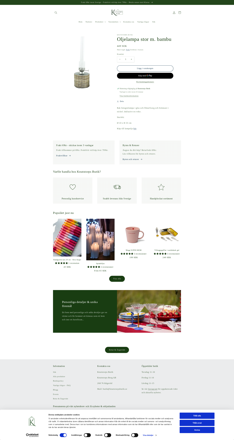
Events (56, 394)
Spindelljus (100, 263)
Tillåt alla (197, 416)
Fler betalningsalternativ (145, 82)
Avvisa (197, 430)
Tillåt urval (197, 423)
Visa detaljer (148, 435)
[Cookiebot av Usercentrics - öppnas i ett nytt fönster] (32, 435)
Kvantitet (120, 54)
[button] (56, 12)
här (134, 128)
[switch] (87, 435)
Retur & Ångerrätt (117, 350)
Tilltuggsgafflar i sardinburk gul (166, 250)
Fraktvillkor (62, 155)
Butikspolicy (58, 381)
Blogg (55, 390)
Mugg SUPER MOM (133, 250)
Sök (54, 372)
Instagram (152, 389)
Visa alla (117, 279)
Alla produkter (59, 376)
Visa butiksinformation (129, 96)
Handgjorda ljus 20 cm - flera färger (67, 260)
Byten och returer (131, 159)
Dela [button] (122, 101)
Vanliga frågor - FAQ (62, 385)
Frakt (128, 50)
